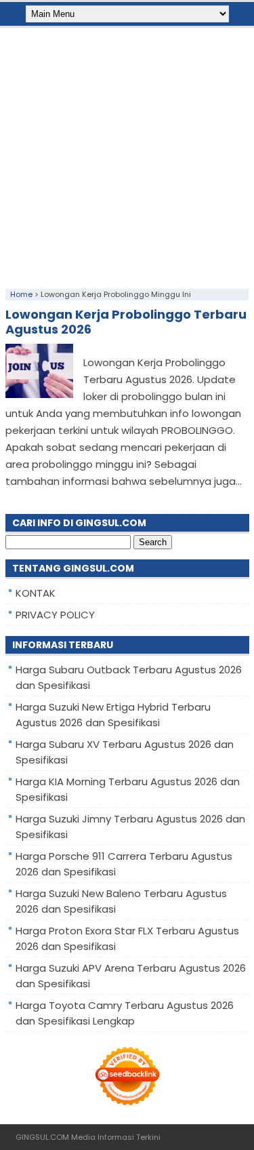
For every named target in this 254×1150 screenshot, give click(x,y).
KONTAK (36, 593)
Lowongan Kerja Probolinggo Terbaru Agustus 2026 (126, 322)
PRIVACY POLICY (55, 615)
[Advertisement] (127, 155)
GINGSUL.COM (42, 1137)
